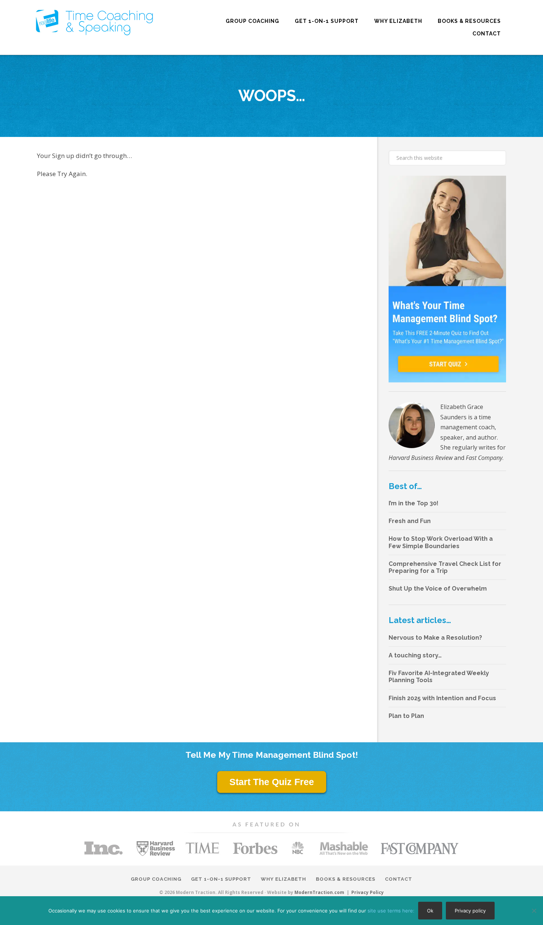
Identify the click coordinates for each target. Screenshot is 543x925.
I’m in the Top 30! (413, 503)
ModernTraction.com (319, 892)
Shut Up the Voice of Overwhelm (438, 588)
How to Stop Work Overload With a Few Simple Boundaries (441, 542)
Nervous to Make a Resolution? (435, 637)
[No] (533, 910)
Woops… (271, 96)
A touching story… (415, 655)
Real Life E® (94, 22)
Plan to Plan (406, 715)
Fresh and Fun (410, 521)
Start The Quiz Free (271, 782)
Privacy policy (470, 911)
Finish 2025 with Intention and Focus (442, 698)
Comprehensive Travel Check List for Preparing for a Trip (445, 567)
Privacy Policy (367, 892)
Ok (430, 911)
